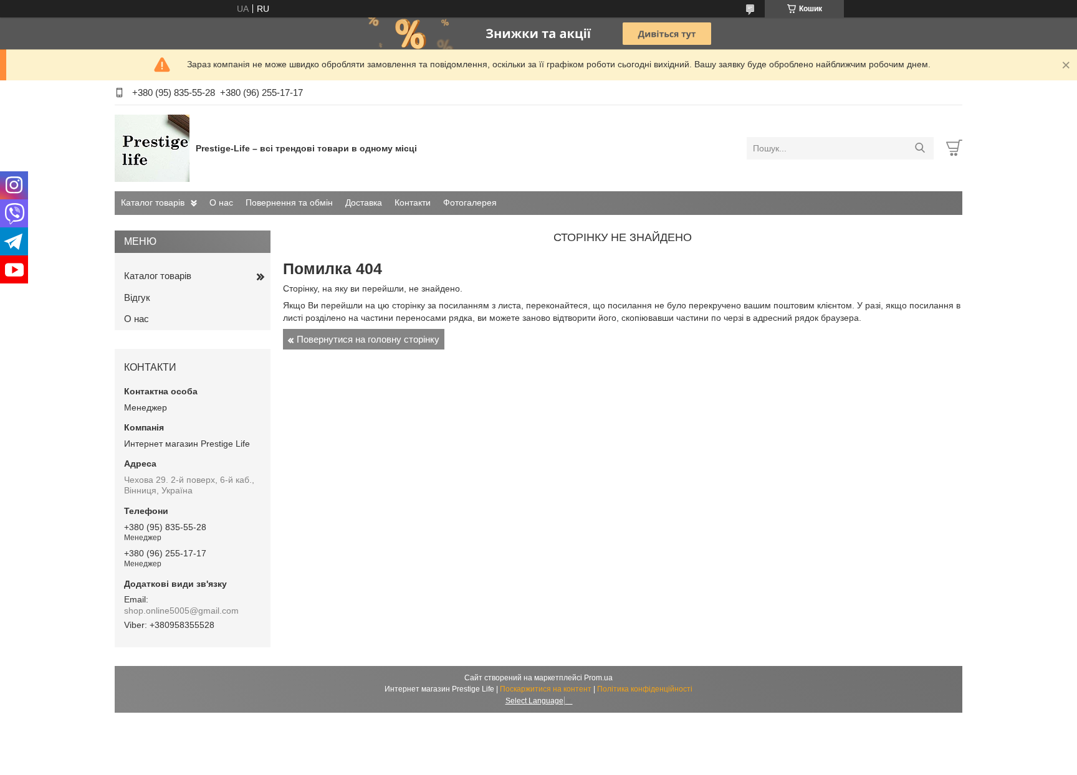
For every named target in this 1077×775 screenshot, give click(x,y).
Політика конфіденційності (644, 689)
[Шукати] (920, 148)
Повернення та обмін (289, 202)
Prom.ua (598, 677)
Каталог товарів (152, 202)
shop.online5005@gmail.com (181, 611)
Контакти (413, 202)
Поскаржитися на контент (545, 689)
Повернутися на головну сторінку (368, 339)
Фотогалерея (470, 202)
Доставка (363, 202)
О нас (221, 202)
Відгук (137, 297)
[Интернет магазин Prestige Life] (152, 148)
